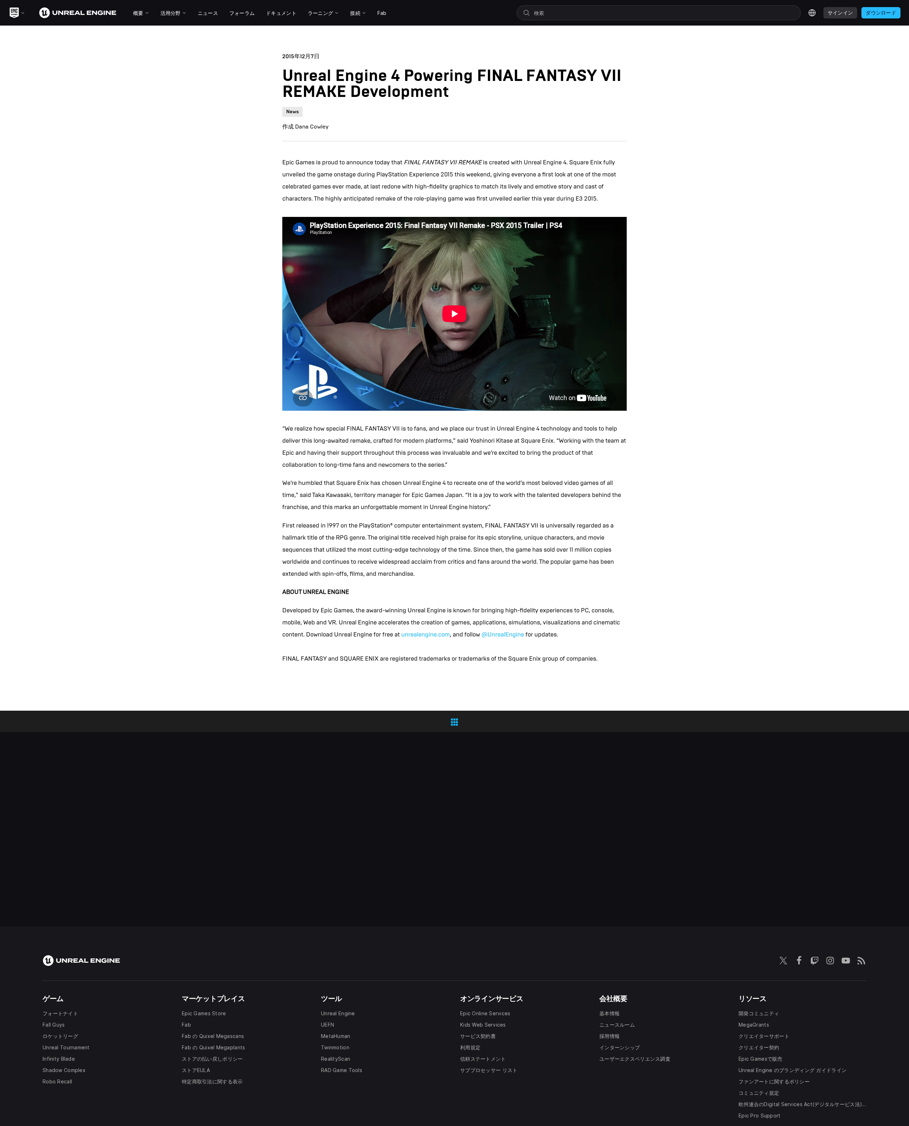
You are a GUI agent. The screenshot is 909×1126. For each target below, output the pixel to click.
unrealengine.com (425, 634)
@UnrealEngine (502, 634)
